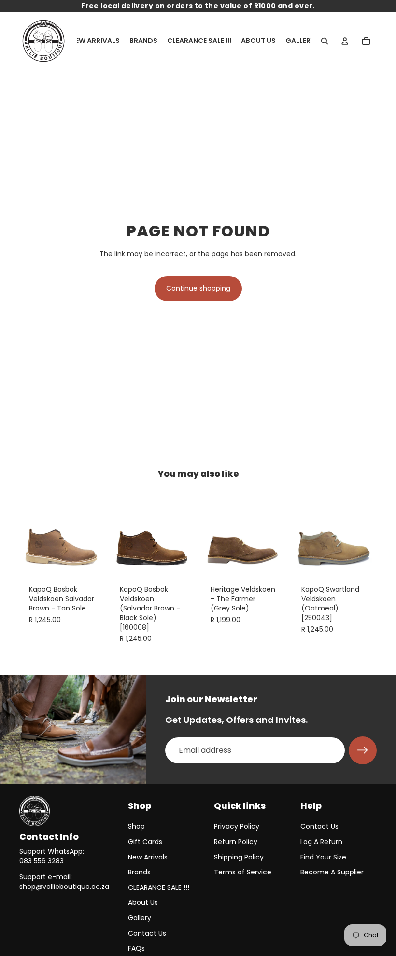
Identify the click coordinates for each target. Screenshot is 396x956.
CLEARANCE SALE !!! (158, 887)
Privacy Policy (236, 826)
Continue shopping (198, 288)
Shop (136, 826)
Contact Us (147, 933)
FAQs (136, 948)
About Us (143, 902)
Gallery (139, 918)
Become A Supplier (332, 872)
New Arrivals (148, 857)
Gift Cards (145, 841)
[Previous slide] (30, 532)
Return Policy (235, 841)
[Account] (344, 41)
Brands (139, 872)
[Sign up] (363, 750)
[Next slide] (93, 532)
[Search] (324, 41)
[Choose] (89, 560)
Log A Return (321, 841)
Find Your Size (323, 857)
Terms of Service (242, 872)
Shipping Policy (239, 857)
